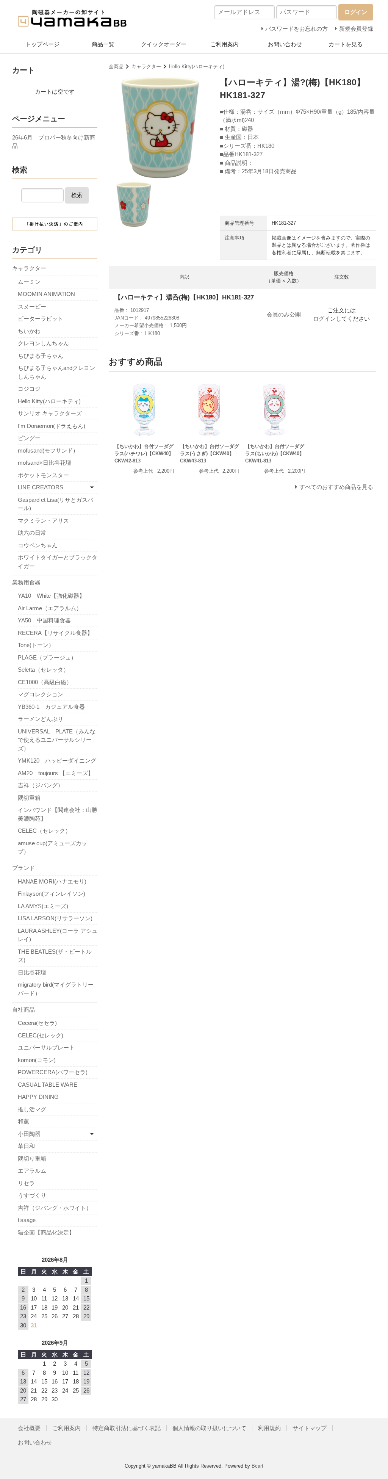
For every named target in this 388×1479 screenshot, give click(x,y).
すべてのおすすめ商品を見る (336, 487)
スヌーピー (32, 306)
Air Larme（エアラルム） (50, 608)
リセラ (26, 1183)
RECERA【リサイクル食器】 (55, 633)
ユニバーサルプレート (46, 1047)
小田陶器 (29, 1134)
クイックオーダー (163, 44)
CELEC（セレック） (44, 830)
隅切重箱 (29, 797)
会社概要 (29, 1428)
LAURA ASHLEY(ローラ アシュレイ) (57, 935)
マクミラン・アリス (43, 520)
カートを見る (346, 44)
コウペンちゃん (38, 545)
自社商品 (23, 1009)
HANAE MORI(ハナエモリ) (52, 881)
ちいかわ (29, 331)
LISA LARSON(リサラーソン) (55, 918)
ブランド (23, 868)
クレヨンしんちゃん (43, 343)
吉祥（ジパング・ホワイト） (55, 1208)
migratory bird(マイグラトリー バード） (57, 988)
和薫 (23, 1121)
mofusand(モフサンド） (48, 450)
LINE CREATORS (40, 487)
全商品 (116, 66)
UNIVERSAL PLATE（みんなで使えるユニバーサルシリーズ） (56, 740)
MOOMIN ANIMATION (46, 294)
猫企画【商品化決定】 (46, 1232)
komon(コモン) (37, 1060)
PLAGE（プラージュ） (47, 657)
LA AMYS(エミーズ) (43, 906)
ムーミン (29, 282)
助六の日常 (32, 533)
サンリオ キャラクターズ (50, 413)
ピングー (29, 438)
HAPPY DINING (38, 1097)
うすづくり (32, 1195)
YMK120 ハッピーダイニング (57, 760)
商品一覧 (103, 44)
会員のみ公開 (284, 314)
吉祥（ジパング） (40, 785)
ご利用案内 (224, 44)
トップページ (42, 44)
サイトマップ (310, 1428)
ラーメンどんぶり (40, 719)
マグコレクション (40, 694)
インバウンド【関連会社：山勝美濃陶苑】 (57, 814)
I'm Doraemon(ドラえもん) (51, 426)
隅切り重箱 (32, 1158)
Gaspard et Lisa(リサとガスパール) (55, 504)
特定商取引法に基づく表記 (126, 1428)
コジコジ (29, 388)
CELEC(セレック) (40, 1035)
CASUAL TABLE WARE (47, 1084)
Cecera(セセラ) (37, 1023)
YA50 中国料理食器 (44, 620)
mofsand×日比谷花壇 (44, 462)
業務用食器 (26, 582)
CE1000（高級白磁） (45, 682)
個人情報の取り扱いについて (209, 1428)
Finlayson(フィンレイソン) (51, 893)
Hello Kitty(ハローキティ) (196, 66)
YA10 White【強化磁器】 (51, 595)
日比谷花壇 (32, 972)
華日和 (26, 1146)
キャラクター (146, 66)
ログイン (324, 318)
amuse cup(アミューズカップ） (52, 847)
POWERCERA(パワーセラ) (53, 1072)
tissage (27, 1220)
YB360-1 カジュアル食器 (51, 706)
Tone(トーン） (36, 645)
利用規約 (269, 1428)
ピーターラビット (40, 318)
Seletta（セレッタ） (43, 669)
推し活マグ (32, 1109)
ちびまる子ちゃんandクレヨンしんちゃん (56, 372)
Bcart (257, 1466)
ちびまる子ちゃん (40, 356)
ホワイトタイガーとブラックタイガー (57, 561)
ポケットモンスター (43, 475)
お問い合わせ (285, 44)
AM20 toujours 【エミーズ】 (56, 773)
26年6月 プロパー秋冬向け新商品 (53, 141)
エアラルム (32, 1170)
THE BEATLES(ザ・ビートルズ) (55, 956)
